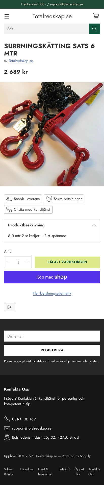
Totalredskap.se (21, 61)
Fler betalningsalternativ (52, 293)
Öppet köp (79, 472)
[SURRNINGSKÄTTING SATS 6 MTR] (52, 134)
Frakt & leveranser (45, 472)
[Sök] (94, 29)
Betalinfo (64, 469)
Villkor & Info (8, 472)
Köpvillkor (27, 469)
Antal (8, 251)
